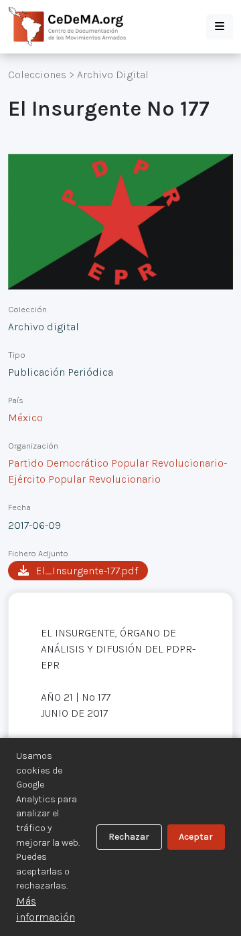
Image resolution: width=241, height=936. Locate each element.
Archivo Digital (113, 74)
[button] (219, 26)
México (25, 417)
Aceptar (196, 836)
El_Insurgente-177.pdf (86, 570)
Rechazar (128, 836)
